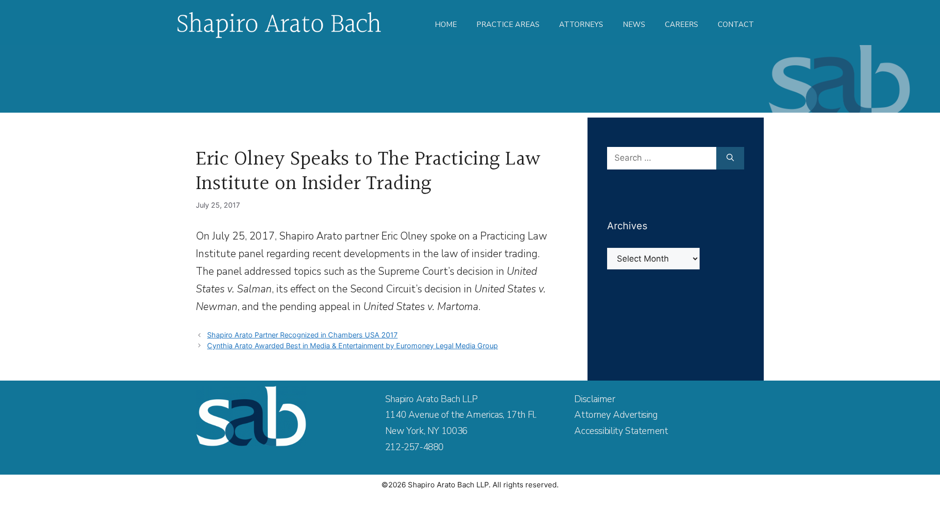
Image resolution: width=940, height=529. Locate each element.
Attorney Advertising (616, 415)
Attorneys (581, 24)
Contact (736, 24)
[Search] (730, 158)
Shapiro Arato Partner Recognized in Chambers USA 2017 (302, 335)
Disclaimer (594, 399)
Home (446, 24)
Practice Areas (508, 24)
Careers (681, 24)
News (634, 24)
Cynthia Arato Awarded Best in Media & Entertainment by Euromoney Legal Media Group (352, 345)
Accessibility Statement (621, 431)
